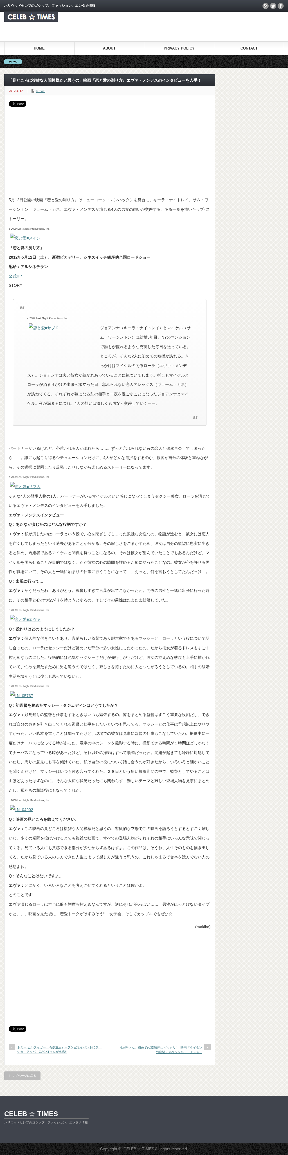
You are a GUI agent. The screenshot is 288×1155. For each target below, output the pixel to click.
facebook (281, 6)
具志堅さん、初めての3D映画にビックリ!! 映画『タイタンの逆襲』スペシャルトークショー (160, 1049)
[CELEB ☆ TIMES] (31, 20)
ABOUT (109, 48)
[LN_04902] (22, 809)
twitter (273, 6)
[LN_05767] (22, 695)
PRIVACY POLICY (179, 48)
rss (265, 6)
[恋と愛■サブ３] (25, 486)
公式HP (15, 276)
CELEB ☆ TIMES (31, 1114)
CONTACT (249, 48)
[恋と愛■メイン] (25, 238)
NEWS (40, 91)
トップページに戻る (22, 1075)
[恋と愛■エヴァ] (25, 619)
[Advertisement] (110, 148)
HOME (39, 48)
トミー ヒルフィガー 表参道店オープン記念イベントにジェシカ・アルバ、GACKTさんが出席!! (59, 1049)
